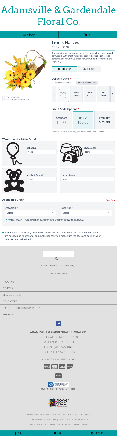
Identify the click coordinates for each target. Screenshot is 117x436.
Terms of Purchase (59, 424)
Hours (98, 433)
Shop (31, 34)
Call (20, 433)
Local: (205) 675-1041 (58, 347)
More (56, 62)
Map (59, 433)
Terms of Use (79, 424)
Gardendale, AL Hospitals (77, 414)
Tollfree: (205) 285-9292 (58, 352)
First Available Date (87, 82)
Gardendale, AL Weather (43, 419)
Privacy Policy (38, 424)
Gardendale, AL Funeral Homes (42, 414)
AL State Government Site (73, 419)
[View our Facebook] (58, 324)
